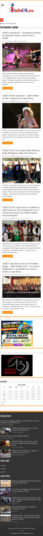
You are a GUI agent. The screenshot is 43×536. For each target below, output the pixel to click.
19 (16, 397)
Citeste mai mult (7, 88)
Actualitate (15, 101)
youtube (2, 472)
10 (4, 394)
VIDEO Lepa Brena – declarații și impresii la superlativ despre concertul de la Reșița (21, 35)
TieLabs (32, 528)
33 (12, 438)
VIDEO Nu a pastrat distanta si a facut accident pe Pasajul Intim (25, 429)
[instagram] (23, 531)
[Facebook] (21, 531)
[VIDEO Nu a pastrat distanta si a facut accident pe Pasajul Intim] (5, 430)
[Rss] (19, 531)
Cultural (18, 41)
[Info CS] (21, 7)
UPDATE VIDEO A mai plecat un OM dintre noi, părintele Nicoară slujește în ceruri (25, 443)
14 (27, 394)
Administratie (22, 156)
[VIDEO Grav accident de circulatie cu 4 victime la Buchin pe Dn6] (5, 454)
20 (22, 397)
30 (23, 454)
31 (22, 447)
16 (39, 394)
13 (22, 394)
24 (4, 399)
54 (12, 425)
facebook (3, 465)
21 (27, 397)
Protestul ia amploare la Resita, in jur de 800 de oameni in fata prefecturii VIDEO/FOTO (19, 422)
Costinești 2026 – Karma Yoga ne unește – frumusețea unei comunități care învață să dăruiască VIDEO (26, 517)
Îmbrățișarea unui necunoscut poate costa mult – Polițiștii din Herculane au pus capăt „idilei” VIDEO (26, 499)
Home (3, 23)
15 (33, 394)
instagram (3, 469)
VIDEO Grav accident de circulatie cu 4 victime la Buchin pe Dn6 (25, 451)
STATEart (18, 528)
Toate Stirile (24, 41)
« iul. (2, 404)
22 (33, 397)
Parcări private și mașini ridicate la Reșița (14, 436)
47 (22, 432)
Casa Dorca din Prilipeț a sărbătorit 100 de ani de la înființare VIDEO (26, 490)
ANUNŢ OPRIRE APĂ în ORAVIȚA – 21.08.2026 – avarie (24, 508)
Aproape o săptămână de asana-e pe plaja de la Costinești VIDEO (26, 482)
